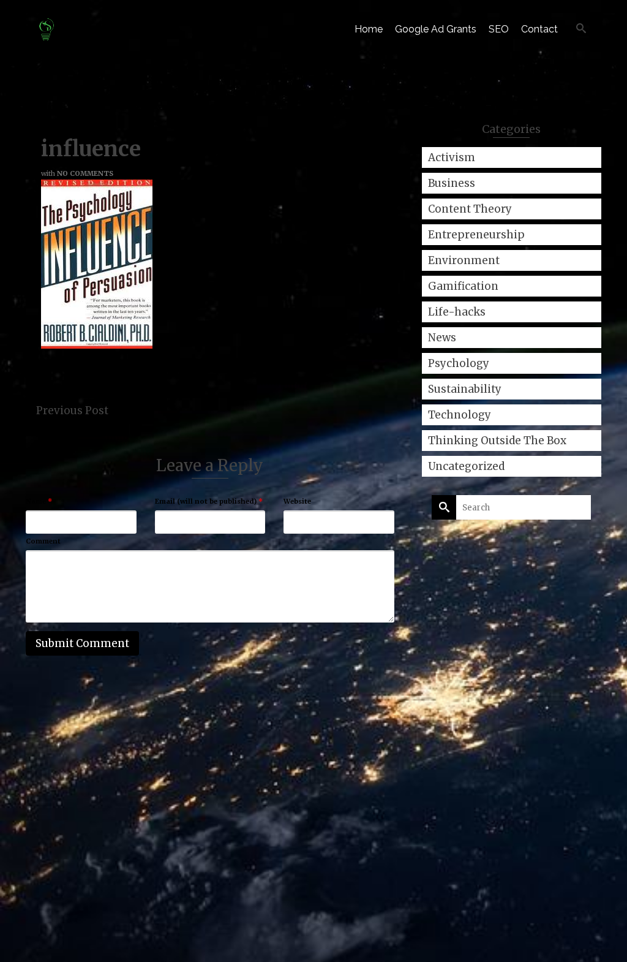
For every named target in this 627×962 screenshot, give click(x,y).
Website (297, 501)
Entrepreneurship (476, 234)
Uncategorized (466, 466)
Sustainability (464, 389)
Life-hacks (457, 312)
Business (451, 183)
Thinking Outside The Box (497, 440)
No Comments (85, 173)
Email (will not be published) (209, 501)
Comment (43, 541)
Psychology (458, 363)
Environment (464, 260)
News (442, 337)
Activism (451, 157)
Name (39, 501)
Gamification (463, 286)
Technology (459, 415)
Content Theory (470, 209)
